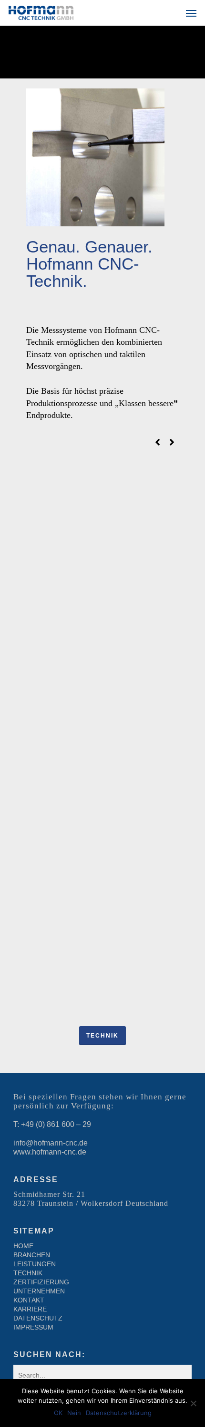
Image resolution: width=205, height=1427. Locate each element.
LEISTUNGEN (34, 1264)
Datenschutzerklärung (119, 1413)
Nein (74, 1413)
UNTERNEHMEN (39, 1291)
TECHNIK (27, 1273)
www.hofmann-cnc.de (49, 1152)
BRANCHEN (31, 1255)
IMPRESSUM (33, 1327)
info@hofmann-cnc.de (50, 1143)
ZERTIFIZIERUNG (41, 1282)
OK (58, 1413)
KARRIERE (30, 1309)
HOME (23, 1246)
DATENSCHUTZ (37, 1318)
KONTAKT (28, 1300)
